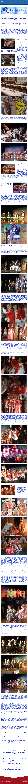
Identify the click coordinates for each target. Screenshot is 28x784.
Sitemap (11, 779)
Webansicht (24, 781)
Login (25, 779)
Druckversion (6, 779)
